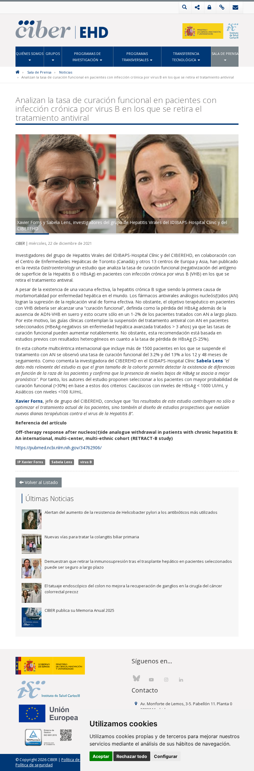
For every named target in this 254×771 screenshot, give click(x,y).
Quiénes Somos (29, 53)
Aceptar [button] (101, 756)
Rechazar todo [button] (131, 756)
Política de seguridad (34, 765)
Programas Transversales (135, 56)
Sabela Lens (61, 462)
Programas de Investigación (86, 56)
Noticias (65, 72)
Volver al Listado (41, 482)
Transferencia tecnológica (185, 56)
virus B (86, 462)
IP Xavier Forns (30, 462)
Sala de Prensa (225, 53)
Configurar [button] (165, 756)
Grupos (53, 53)
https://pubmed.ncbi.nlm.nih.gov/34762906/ (58, 447)
